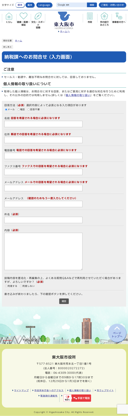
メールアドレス (14, 182)
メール (11, 109)
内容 (7, 230)
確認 (64, 301)
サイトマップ (21, 390)
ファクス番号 (12, 166)
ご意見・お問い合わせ (112, 5)
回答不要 (35, 109)
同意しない (28, 286)
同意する (12, 286)
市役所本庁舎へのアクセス (49, 390)
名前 (7, 118)
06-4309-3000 (64, 373)
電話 (22, 109)
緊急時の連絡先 (48, 396)
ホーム (18, 41)
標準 (20, 5)
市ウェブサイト (105, 390)
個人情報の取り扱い (78, 95)
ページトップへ (117, 335)
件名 (7, 214)
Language (44, 5)
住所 (7, 134)
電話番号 (9, 150)
